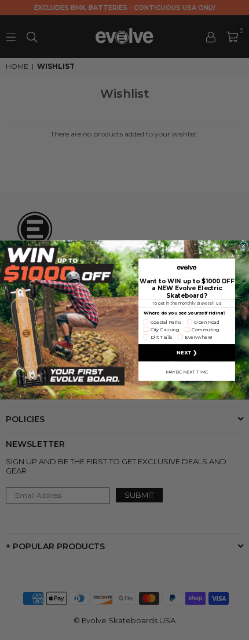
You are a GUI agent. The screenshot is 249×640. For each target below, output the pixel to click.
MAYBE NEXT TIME (187, 371)
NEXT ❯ (187, 353)
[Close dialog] (243, 245)
